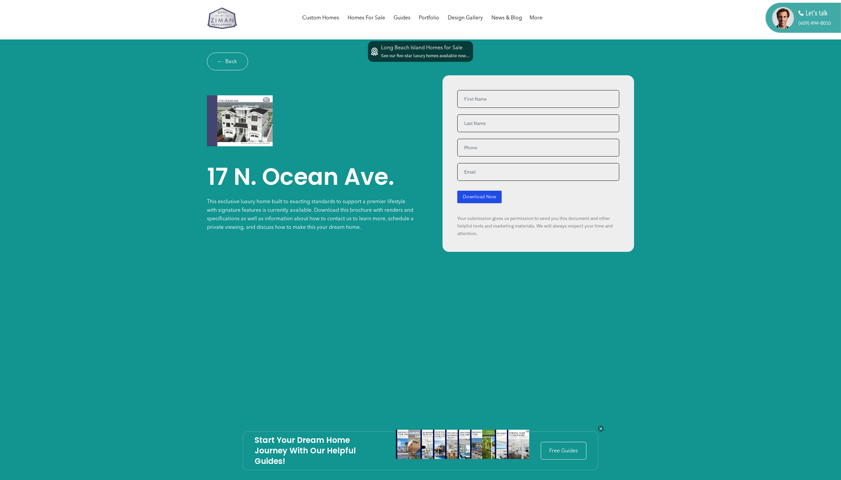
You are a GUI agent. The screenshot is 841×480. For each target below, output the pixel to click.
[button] (465, 18)
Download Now (479, 197)
